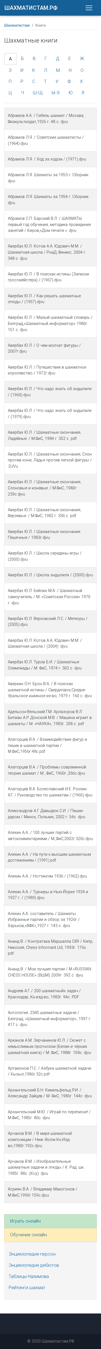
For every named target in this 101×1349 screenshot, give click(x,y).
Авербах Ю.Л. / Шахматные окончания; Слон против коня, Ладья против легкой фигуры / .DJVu (50, 460)
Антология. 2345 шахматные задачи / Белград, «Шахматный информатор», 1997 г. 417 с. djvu (49, 1018)
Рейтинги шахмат (27, 1287)
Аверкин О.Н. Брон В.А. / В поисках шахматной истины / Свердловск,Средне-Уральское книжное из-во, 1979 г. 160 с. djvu (50, 689)
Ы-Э (55, 92)
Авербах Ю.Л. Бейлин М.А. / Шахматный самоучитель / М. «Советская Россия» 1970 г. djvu (49, 596)
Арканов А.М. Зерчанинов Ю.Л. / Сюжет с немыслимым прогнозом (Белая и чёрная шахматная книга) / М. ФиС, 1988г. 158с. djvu (49, 1046)
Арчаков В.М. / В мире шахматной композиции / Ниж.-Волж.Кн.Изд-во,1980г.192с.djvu (40, 1139)
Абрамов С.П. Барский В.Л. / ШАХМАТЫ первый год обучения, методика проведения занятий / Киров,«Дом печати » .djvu (49, 224)
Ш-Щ (38, 92)
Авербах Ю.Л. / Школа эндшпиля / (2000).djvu (50, 575)
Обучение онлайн (28, 1234)
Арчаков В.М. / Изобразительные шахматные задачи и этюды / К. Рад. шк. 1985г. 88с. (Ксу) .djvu (46, 1167)
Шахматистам (17, 25)
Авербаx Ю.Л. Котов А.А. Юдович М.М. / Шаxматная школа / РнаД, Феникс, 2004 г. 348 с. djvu (47, 252)
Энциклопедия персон (32, 1254)
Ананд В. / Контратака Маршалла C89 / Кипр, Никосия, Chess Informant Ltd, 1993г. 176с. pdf (50, 947)
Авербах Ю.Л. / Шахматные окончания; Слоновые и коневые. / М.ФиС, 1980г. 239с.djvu (44, 488)
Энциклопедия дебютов (34, 1265)
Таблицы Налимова (29, 1276)
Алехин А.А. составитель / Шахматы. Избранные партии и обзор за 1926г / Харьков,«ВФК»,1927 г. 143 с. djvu (44, 919)
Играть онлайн (25, 1221)
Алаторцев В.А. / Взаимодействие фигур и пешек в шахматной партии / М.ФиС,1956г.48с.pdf (47, 745)
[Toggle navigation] (89, 8)
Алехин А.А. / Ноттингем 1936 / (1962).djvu (47, 876)
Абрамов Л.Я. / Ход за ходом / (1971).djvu (47, 159)
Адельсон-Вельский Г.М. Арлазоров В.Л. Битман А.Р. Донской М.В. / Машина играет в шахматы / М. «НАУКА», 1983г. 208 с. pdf (50, 717)
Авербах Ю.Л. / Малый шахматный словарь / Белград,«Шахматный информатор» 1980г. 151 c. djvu (50, 323)
